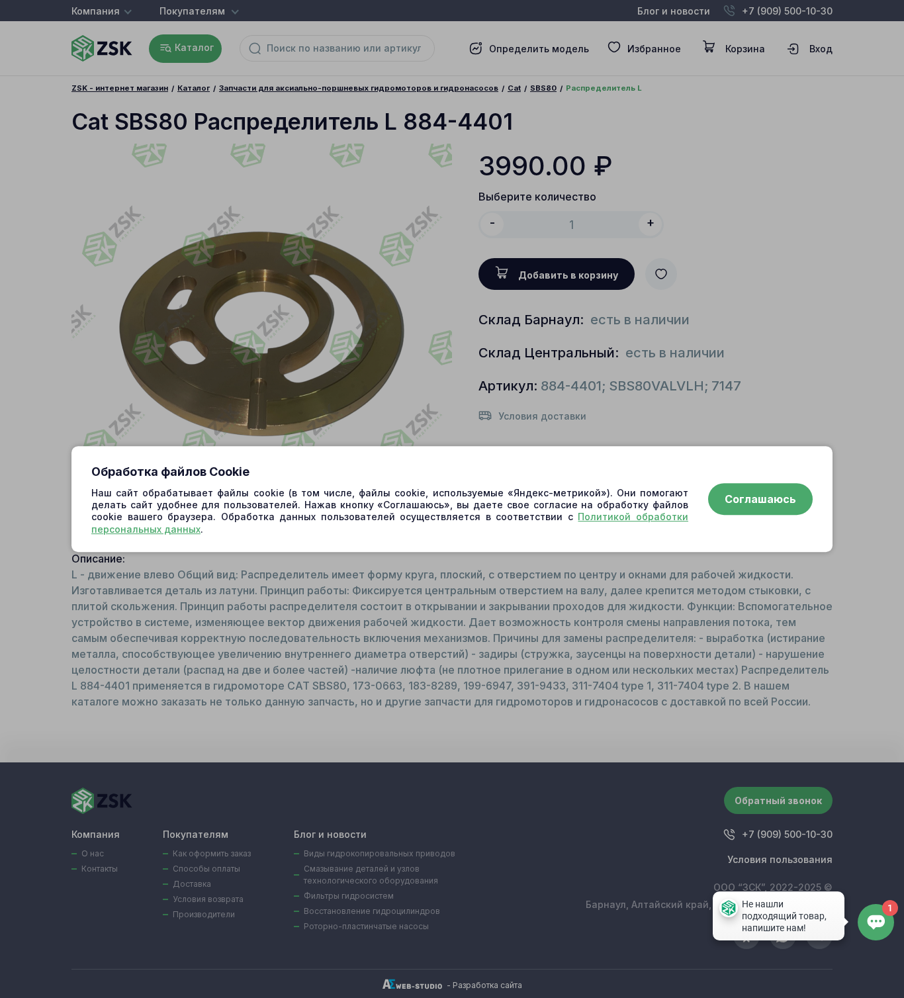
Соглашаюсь (760, 499)
